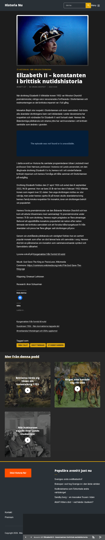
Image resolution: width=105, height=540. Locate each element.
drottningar (37, 345)
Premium (9, 517)
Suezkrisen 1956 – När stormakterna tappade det (38, 326)
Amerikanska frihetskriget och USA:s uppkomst (37, 331)
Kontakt (8, 512)
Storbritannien (55, 345)
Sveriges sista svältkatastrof (68, 479)
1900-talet (23, 345)
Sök (88, 5)
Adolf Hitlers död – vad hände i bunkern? (74, 502)
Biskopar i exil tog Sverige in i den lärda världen (77, 484)
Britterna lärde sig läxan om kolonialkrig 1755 (28, 381)
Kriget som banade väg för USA (77, 381)
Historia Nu (14, 5)
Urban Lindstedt (39, 87)
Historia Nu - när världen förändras (35, 70)
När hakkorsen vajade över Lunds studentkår (27, 431)
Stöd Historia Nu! (18, 473)
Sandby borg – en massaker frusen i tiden (74, 497)
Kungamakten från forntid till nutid (49, 254)
